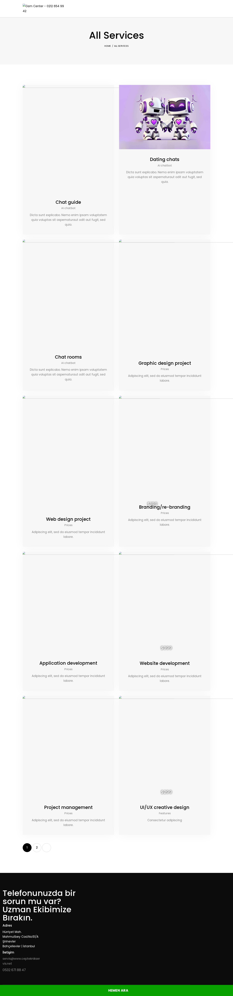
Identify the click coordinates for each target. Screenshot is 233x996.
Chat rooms (68, 357)
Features (165, 813)
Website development (165, 663)
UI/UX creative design (164, 807)
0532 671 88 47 (14, 970)
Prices (165, 369)
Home (107, 46)
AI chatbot (68, 208)
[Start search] (208, 9)
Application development (68, 663)
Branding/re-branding (164, 507)
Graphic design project (165, 363)
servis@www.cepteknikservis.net (21, 961)
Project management (68, 807)
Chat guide (68, 202)
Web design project (68, 519)
